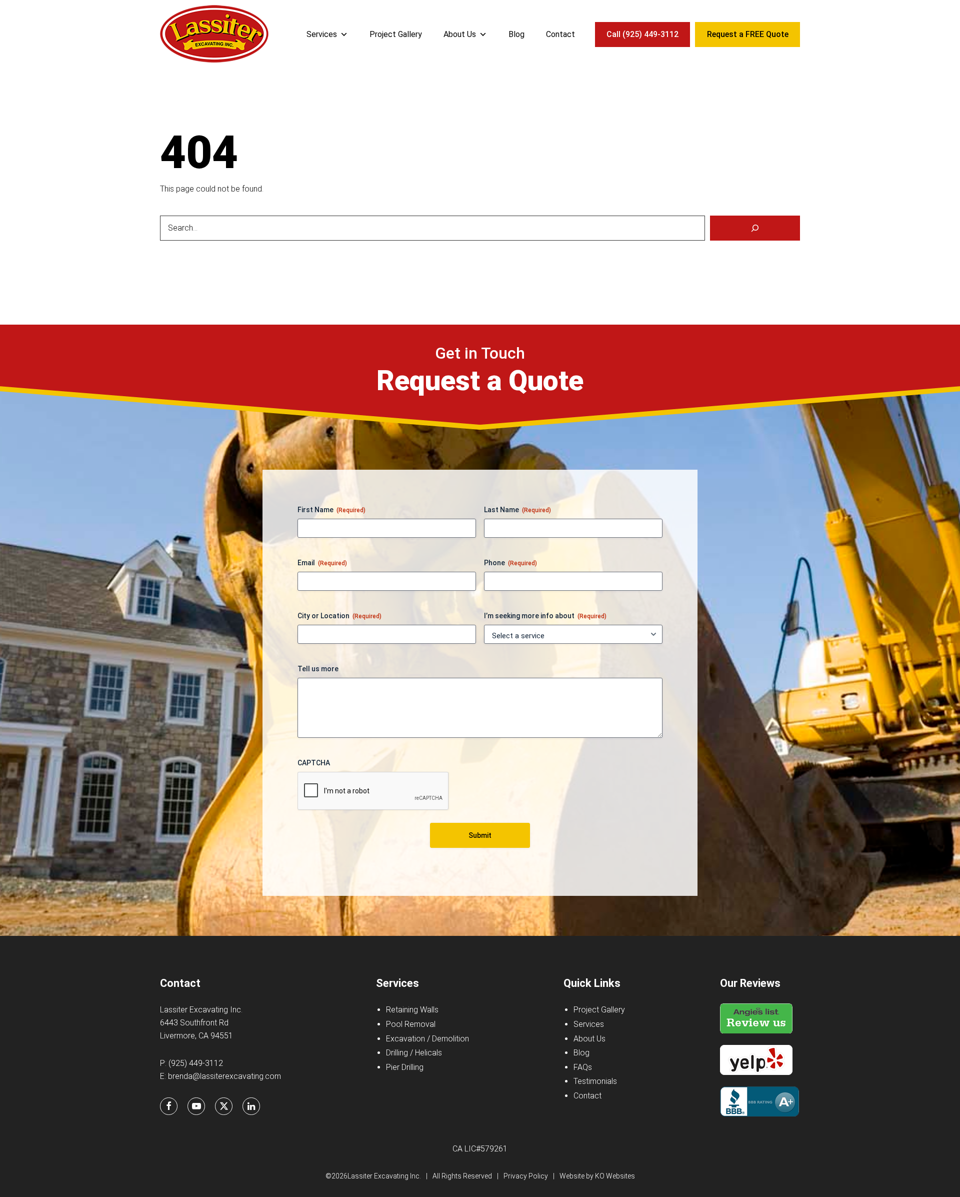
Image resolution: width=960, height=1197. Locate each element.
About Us (460, 34)
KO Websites (615, 1176)
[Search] (755, 228)
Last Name (517, 510)
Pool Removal (411, 1024)
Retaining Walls (412, 1009)
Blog (516, 34)
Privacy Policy (526, 1176)
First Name (332, 510)
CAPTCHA (314, 763)
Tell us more (318, 669)
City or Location (340, 616)
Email (322, 563)
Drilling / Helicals (414, 1052)
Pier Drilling (405, 1067)
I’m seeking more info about (545, 616)
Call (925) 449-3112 (642, 34)
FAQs (583, 1067)
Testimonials (595, 1081)
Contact (560, 34)
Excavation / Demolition (427, 1038)
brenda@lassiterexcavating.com (224, 1076)
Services (321, 34)
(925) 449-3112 (195, 1063)
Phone (510, 563)
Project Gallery (396, 34)
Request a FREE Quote (747, 34)
